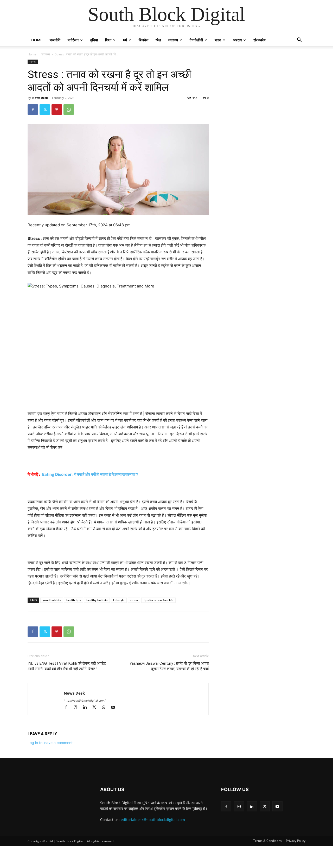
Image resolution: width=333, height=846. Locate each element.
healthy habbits (96, 600)
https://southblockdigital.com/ (85, 700)
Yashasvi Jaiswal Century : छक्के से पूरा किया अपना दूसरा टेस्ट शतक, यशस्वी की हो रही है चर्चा (169, 666)
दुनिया (94, 39)
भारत (218, 39)
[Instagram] (77, 708)
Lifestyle (118, 600)
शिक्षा (108, 39)
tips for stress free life (158, 600)
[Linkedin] (87, 708)
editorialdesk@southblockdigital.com (153, 819)
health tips (73, 600)
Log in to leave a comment (50, 742)
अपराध (237, 39)
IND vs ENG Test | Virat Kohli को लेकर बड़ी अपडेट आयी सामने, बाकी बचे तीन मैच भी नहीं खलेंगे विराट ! (67, 666)
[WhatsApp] (68, 109)
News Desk (40, 98)
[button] (299, 40)
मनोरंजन (73, 39)
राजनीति (55, 39)
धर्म (125, 39)
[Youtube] (115, 708)
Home (36, 39)
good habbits (52, 600)
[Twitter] (45, 109)
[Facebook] (33, 109)
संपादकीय (259, 39)
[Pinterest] (57, 109)
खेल (158, 39)
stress (134, 600)
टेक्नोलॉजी (196, 39)
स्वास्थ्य (173, 39)
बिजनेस (143, 39)
